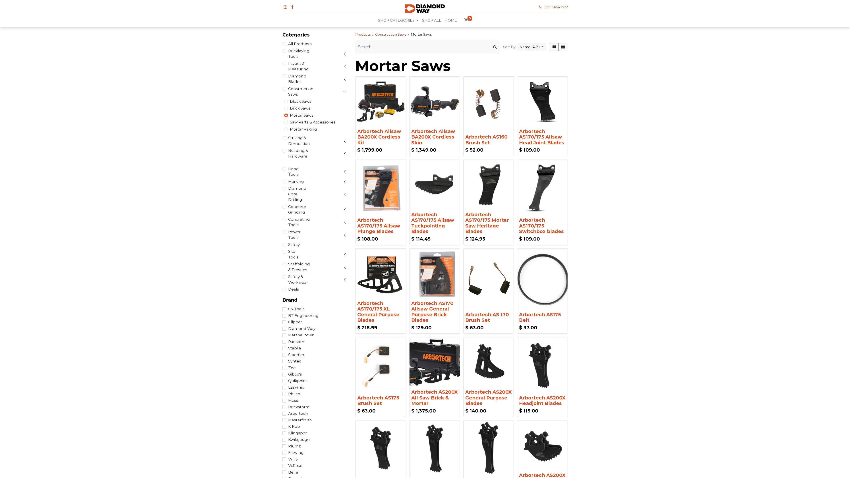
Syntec (294, 361)
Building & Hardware (298, 153)
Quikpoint (297, 381)
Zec (292, 368)
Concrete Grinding (297, 209)
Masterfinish (300, 420)
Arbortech (298, 413)
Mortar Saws (301, 115)
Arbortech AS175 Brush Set (378, 400)
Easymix (296, 387)
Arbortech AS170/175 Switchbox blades (541, 225)
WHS (293, 459)
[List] (563, 47)
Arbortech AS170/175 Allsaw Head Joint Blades (541, 136)
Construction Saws (300, 92)
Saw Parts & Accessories (313, 122)
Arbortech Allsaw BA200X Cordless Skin (433, 136)
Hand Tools (293, 172)
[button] (531, 47)
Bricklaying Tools (298, 54)
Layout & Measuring (298, 66)
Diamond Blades (297, 79)
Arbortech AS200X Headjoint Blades (542, 400)
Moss (293, 400)
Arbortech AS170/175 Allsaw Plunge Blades (378, 225)
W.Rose (295, 465)
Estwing (296, 452)
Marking (296, 181)
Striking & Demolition (299, 141)
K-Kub (294, 426)
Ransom (296, 341)
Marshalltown (301, 335)
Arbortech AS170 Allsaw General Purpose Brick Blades (432, 311)
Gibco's (295, 374)
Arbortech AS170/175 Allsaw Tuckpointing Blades (432, 223)
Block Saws (300, 101)
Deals (293, 289)
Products (363, 35)
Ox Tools (296, 309)
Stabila (294, 348)
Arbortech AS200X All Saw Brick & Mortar (434, 397)
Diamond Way (301, 328)
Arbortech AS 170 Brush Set (487, 317)
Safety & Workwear (298, 279)
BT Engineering (303, 315)
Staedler (296, 355)
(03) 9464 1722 (556, 7)
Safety (294, 244)
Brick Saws (300, 108)
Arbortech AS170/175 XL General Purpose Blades (378, 311)
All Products (300, 44)
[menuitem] (431, 20)
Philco (294, 394)
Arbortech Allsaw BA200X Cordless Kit (379, 136)
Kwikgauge (299, 439)
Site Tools (293, 254)
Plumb (294, 446)
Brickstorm (299, 407)
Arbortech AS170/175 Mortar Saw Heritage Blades (487, 223)
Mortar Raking (303, 129)
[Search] (495, 47)
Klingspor (297, 433)
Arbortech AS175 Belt (540, 317)
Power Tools (294, 235)
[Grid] (554, 47)
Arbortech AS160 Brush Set (486, 139)
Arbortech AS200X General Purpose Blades (488, 397)
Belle (293, 472)
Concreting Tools (299, 222)
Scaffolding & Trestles (299, 267)
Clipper (295, 322)
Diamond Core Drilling (297, 194)
